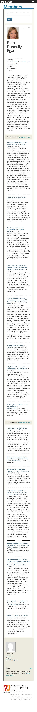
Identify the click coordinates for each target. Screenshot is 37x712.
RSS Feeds (24, 688)
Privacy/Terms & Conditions (18, 692)
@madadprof (15, 64)
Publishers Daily (15, 460)
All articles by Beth (24, 137)
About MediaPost (15, 686)
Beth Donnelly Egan (21, 493)
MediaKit (24, 686)
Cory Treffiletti (18, 430)
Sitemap (13, 690)
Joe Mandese (25, 615)
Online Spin (16, 604)
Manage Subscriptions (12, 660)
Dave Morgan (18, 565)
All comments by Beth (23, 422)
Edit (31, 668)
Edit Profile (9, 656)
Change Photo (9, 658)
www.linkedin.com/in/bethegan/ (21, 62)
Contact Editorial (15, 688)
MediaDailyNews (12, 408)
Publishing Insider (20, 199)
